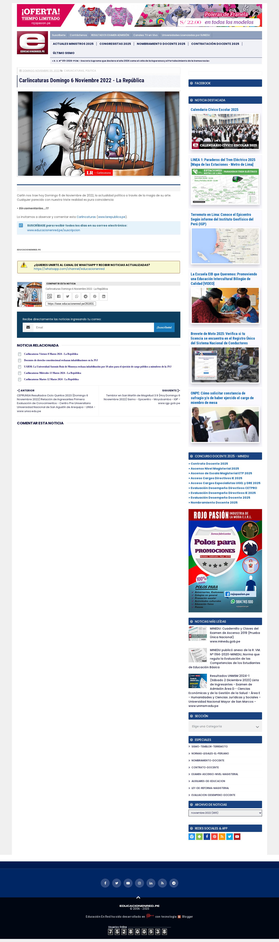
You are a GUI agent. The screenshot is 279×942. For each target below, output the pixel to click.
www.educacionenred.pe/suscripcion (53, 230)
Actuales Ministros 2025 (73, 44)
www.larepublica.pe (111, 217)
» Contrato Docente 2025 (208, 464)
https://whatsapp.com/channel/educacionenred (69, 269)
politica (91, 70)
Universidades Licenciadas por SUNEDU (186, 35)
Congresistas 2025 (115, 44)
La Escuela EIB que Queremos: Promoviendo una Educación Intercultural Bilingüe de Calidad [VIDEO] (224, 279)
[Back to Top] (138, 897)
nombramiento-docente (208, 760)
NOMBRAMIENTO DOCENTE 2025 (161, 44)
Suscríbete (59, 35)
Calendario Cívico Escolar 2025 (214, 109)
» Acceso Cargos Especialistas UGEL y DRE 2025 (224, 483)
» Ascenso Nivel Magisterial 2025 (214, 468)
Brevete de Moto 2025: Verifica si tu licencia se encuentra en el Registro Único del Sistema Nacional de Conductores (223, 338)
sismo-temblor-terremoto (210, 746)
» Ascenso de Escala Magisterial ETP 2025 (220, 473)
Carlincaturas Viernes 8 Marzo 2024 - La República (51, 354)
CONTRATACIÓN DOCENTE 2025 (215, 44)
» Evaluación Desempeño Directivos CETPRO (223, 488)
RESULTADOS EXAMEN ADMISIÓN (110, 35)
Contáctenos (78, 35)
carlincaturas (74, 70)
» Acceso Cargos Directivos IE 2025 (215, 478)
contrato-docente (205, 767)
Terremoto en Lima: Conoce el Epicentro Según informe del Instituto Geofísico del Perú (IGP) (222, 219)
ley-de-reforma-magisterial (210, 788)
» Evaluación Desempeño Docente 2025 (219, 498)
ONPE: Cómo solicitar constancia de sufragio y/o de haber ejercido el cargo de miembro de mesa (222, 398)
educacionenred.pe (29, 249)
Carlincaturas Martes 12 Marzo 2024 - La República (51, 379)
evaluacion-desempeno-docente (213, 795)
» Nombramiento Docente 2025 (213, 502)
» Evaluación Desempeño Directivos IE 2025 (222, 493)
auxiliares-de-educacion (208, 781)
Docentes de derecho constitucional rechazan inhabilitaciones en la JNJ (61, 360)
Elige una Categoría (207, 726)
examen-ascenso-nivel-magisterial (215, 774)
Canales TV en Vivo (145, 35)
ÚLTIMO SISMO (64, 53)
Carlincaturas (86, 217)
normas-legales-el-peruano (210, 753)
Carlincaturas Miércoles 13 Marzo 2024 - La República (52, 373)
